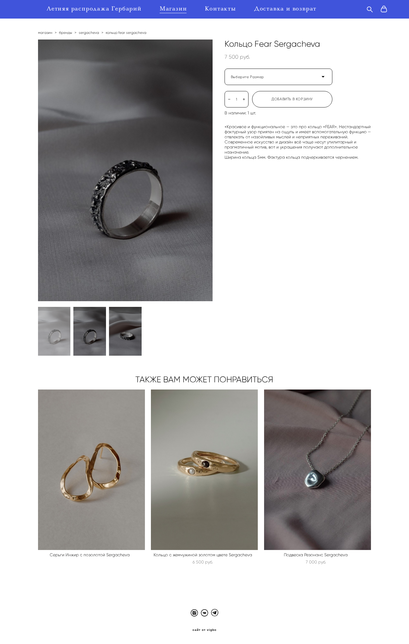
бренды (65, 32)
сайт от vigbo (204, 629)
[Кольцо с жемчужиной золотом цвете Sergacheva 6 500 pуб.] (204, 470)
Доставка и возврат (285, 8)
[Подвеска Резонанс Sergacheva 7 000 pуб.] (317, 470)
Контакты (220, 8)
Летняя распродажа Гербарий (94, 8)
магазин (45, 32)
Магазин (173, 8)
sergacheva (89, 32)
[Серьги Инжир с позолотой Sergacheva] (91, 470)
